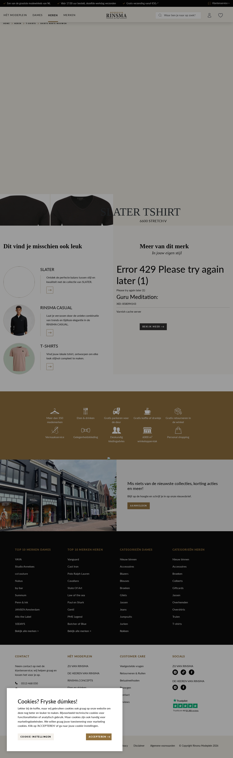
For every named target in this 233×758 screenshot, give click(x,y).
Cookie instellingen (35, 736)
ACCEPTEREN (97, 736)
